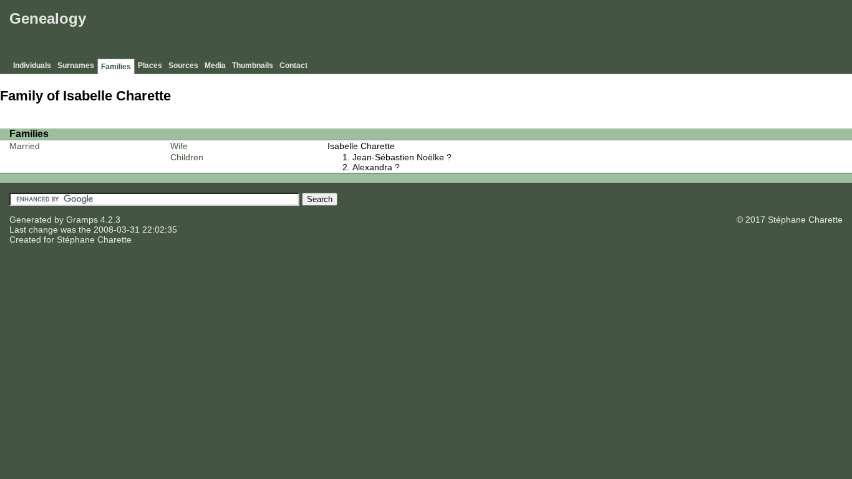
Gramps (82, 220)
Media (215, 65)
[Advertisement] (622, 31)
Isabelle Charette (361, 146)
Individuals (32, 65)
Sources (183, 65)
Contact (293, 65)
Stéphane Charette (94, 239)
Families (116, 66)
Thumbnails (252, 65)
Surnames (75, 65)
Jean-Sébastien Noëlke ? (402, 157)
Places (150, 65)
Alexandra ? (376, 167)
